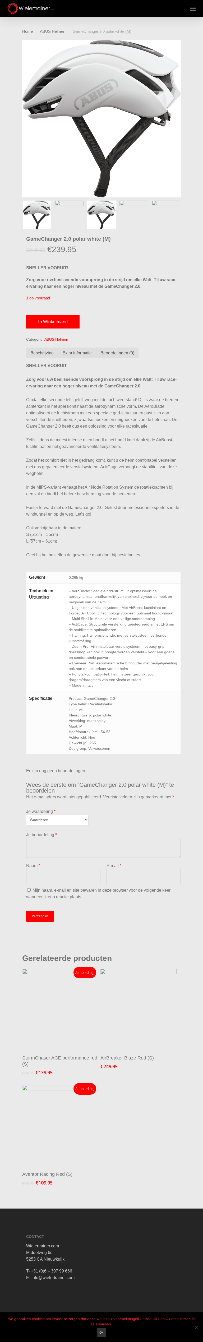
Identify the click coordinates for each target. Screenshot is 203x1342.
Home (27, 31)
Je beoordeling (41, 834)
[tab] (42, 353)
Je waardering (41, 811)
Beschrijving (42, 353)
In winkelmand (53, 322)
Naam (33, 865)
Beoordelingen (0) (117, 353)
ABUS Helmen (52, 31)
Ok (101, 1332)
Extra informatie (77, 353)
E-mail (114, 865)
